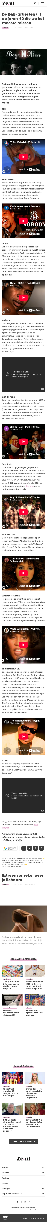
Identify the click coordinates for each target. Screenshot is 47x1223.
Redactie (14, 1208)
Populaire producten (12, 1194)
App (41, 848)
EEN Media (40, 1218)
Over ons (22, 1208)
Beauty (5, 1173)
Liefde (5, 1183)
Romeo (29, 486)
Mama (5, 1167)
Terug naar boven (21, 1141)
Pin (35, 848)
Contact (33, 1210)
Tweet (29, 848)
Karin (31, 27)
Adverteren (31, 1208)
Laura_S (32, 884)
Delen (23, 848)
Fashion (5, 1178)
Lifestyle (6, 1188)
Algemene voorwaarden (19, 1210)
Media (5, 28)
